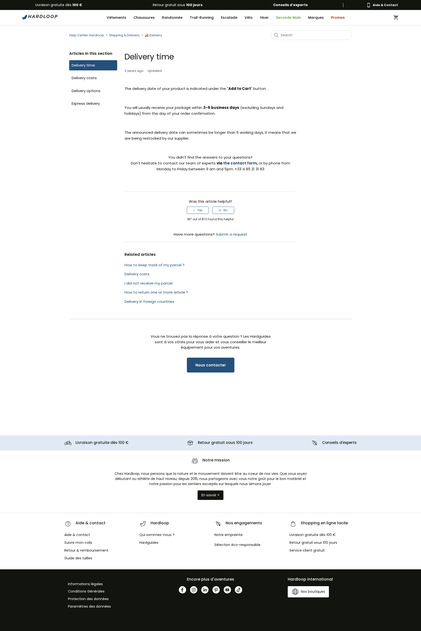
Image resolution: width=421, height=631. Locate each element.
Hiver (264, 17)
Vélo (249, 17)
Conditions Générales (86, 591)
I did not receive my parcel (148, 283)
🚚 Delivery (153, 35)
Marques (316, 17)
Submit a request (231, 234)
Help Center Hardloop (86, 35)
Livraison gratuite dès (58, 4)
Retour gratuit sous (177, 4)
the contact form (240, 163)
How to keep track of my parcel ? (154, 265)
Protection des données (88, 598)
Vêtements (116, 17)
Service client (307, 550)
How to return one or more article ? (156, 292)
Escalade (229, 17)
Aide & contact (77, 534)
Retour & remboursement (86, 550)
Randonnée (172, 17)
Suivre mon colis (78, 542)
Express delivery (86, 103)
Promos (338, 17)
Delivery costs (84, 77)
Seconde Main (288, 17)
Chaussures (144, 17)
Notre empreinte (228, 534)
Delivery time (83, 65)
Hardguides (148, 542)
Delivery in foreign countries (149, 301)
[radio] (198, 210)
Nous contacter (210, 365)
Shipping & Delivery (124, 35)
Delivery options (86, 90)
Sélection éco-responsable (237, 544)
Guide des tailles (78, 558)
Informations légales (85, 584)
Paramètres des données (89, 606)
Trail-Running (202, 17)
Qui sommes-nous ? (156, 534)
